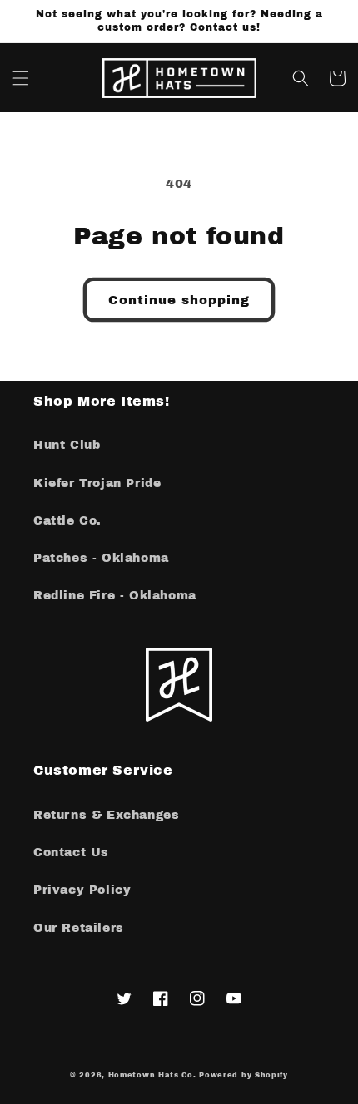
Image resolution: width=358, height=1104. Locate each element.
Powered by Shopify (243, 1075)
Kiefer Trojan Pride (97, 483)
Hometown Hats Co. (152, 1075)
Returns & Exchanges (106, 815)
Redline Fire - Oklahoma (114, 595)
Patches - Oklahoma (101, 558)
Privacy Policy (82, 890)
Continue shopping (179, 300)
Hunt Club (66, 445)
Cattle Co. (67, 521)
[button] (20, 78)
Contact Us (71, 852)
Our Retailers (78, 928)
